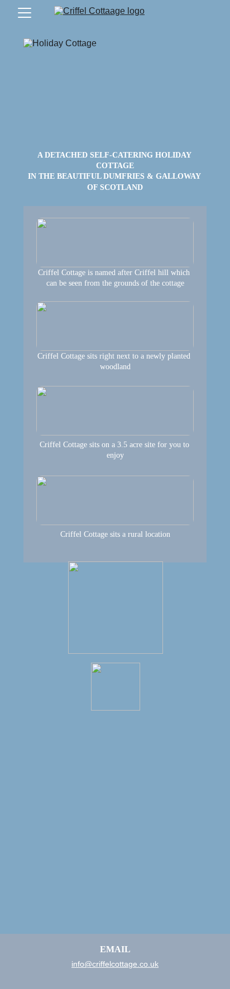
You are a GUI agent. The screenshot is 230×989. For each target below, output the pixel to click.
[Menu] (24, 13)
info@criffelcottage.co (109, 963)
